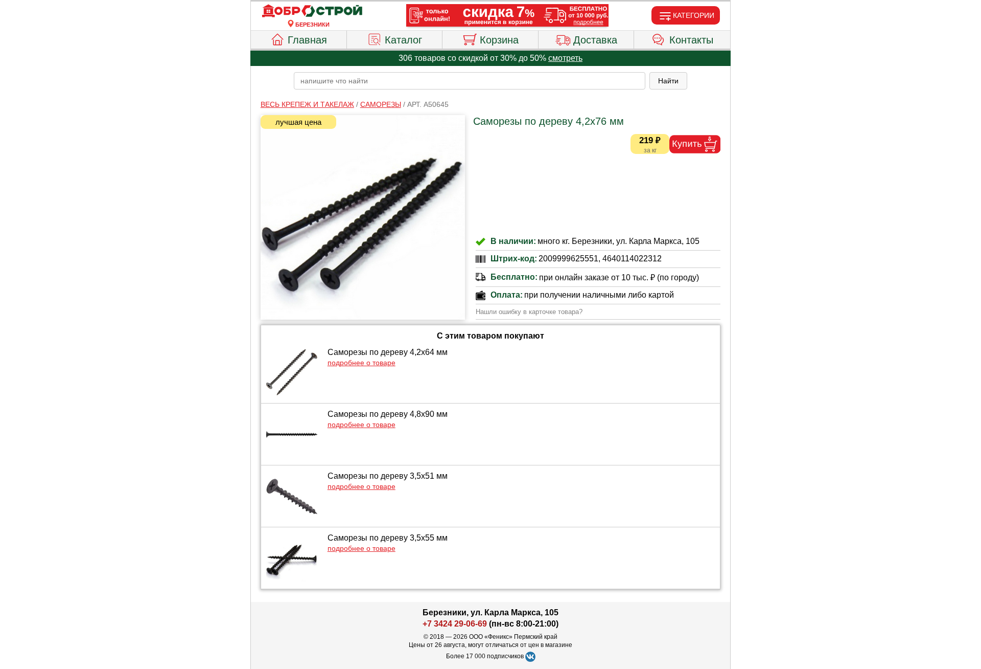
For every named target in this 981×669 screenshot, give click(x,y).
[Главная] (312, 11)
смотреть (565, 58)
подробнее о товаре (361, 363)
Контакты (691, 40)
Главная (307, 40)
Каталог (403, 40)
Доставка (595, 40)
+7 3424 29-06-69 (455, 623)
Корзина (499, 40)
